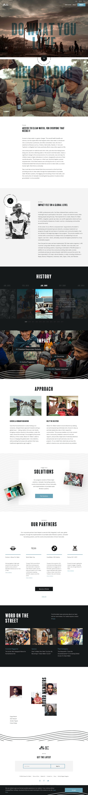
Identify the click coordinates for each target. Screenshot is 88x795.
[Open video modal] (44, 58)
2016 (51, 321)
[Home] (44, 747)
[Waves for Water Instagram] (40, 781)
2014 (44, 321)
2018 (58, 321)
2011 (33, 321)
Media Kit (43, 776)
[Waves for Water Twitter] (48, 781)
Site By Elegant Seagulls (63, 776)
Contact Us (49, 776)
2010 (29, 321)
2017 (55, 321)
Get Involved (68, 4)
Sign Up (58, 766)
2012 (37, 321)
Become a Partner (44, 589)
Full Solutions (44, 496)
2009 (26, 321)
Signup (80, 1)
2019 (62, 321)
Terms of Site (36, 776)
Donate (81, 5)
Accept (74, 790)
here (54, 618)
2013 (40, 321)
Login (76, 1)
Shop (84, 1)
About (74, 4)
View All (44, 596)
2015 (47, 321)
